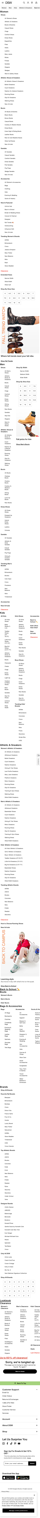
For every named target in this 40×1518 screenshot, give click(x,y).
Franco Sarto (9, 1114)
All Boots (7, 473)
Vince (6, 1249)
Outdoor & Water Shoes (7, 682)
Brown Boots (9, 118)
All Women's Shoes (11, 18)
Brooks (7, 576)
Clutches (7, 1019)
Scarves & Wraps (23, 1053)
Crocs (6, 246)
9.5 (24, 298)
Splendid (7, 1243)
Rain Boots (8, 409)
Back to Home (20, 1371)
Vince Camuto (9, 1146)
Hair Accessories (23, 1045)
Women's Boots (6, 995)
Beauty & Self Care (23, 1022)
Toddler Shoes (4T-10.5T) (7, 633)
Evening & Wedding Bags (8, 1029)
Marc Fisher (8, 253)
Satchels (7, 1039)
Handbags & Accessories (8, 1342)
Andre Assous (9, 1207)
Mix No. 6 (8, 1270)
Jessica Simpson (10, 250)
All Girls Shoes (21, 620)
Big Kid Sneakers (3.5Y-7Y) (13, 865)
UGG (20, 740)
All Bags (7, 1013)
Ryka (6, 1186)
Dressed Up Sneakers (8, 516)
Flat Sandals (9, 165)
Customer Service (8, 1410)
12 (14, 303)
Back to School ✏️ (34, 621)
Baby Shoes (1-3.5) (7, 626)
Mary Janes (8, 54)
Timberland (8, 597)
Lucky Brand (9, 1123)
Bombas (7, 1104)
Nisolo (7, 1240)
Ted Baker (8, 1246)
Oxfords (7, 530)
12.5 (25, 400)
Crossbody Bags (8, 1023)
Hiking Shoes (7, 405)
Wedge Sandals (9, 171)
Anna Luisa (8, 1257)
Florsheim (8, 585)
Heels (6, 48)
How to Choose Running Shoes (12, 923)
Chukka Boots (7, 482)
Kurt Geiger (8, 1233)
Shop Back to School (8, 986)
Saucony (7, 1190)
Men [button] (10, 8)
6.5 (28, 293)
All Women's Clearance (8, 1313)
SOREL (7, 1133)
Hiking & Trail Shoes (11, 768)
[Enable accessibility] (38, 755)
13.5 (34, 400)
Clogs (6, 31)
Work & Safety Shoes (11, 74)
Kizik (6, 1170)
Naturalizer (8, 1130)
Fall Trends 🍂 (9, 222)
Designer (7, 219)
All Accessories (23, 1014)
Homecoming (9, 226)
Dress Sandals (9, 162)
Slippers (7, 67)
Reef (6, 263)
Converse (22, 716)
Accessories (5, 602)
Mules (6, 57)
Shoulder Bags (7, 1043)
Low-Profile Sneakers (11, 771)
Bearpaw (7, 1097)
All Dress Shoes (7, 511)
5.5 (19, 293)
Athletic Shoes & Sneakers (8, 377)
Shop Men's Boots (23, 444)
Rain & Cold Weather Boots (13, 138)
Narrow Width (9, 278)
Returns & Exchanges (10, 1399)
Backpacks (8, 1016)
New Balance (9, 256)
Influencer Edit (9, 229)
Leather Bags (7, 1035)
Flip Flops (8, 168)
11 (5, 303)
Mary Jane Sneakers (11, 775)
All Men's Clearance (23, 1311)
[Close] (34, 1495)
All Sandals (8, 152)
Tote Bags (8, 1047)
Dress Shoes (9, 38)
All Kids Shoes (7, 620)
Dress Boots (8, 128)
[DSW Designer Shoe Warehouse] (8, 2)
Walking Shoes (9, 101)
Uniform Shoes (7, 702)
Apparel (22, 1018)
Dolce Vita (8, 1110)
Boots (6, 383)
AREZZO (7, 1210)
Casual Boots (9, 121)
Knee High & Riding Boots (13, 131)
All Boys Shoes (21, 664)
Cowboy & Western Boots (13, 125)
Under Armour (9, 1196)
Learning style (7, 979)
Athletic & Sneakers (11, 22)
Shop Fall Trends (7, 361)
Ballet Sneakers (10, 84)
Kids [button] (15, 8)
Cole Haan (8, 579)
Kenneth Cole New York (12, 1230)
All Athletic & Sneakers (12, 752)
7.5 (5, 298)
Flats (6, 44)
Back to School (9, 209)
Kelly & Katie (9, 1267)
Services (5, 1413)
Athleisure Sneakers (11, 755)
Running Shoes (9, 94)
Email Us (5, 1392)
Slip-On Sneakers (10, 97)
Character (8, 663)
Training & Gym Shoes (12, 791)
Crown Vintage (9, 1263)
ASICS (7, 892)
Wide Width (8, 281)
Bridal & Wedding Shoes (12, 213)
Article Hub (8, 206)
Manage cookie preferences (18, 1511)
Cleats (7, 666)
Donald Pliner (9, 1223)
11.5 (10, 303)
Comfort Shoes (9, 35)
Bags (6, 185)
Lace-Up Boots (7, 498)
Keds (6, 1167)
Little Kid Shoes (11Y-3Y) (7, 641)
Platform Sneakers (10, 778)
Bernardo (7, 1217)
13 (19, 303)
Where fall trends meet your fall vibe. (17, 356)
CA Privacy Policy (18, 1505)
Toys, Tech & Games (23, 1070)
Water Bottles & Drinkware (23, 1080)
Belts (21, 1026)
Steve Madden (9, 266)
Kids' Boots (5, 1003)
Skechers (22, 734)
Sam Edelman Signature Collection (16, 1273)
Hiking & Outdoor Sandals (7, 557)
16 (30, 405)
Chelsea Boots (7, 477)
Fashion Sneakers (10, 765)
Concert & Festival (11, 216)
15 (25, 405)
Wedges (7, 70)
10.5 (33, 298)
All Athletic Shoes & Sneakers (14, 81)
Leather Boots (9, 134)
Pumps (7, 61)
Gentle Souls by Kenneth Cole (14, 1226)
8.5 (14, 298)
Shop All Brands (6, 1090)
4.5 (10, 293)
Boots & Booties (10, 25)
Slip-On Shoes (7, 697)
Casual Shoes (9, 28)
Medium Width (24, 374)
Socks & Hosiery (10, 198)
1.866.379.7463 (8, 1403)
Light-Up (7, 678)
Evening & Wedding (11, 195)
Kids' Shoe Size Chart (34, 626)
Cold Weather (22, 1030)
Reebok (7, 911)
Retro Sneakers (9, 781)
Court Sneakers (9, 88)
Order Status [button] (7, 1396)
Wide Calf (8, 285)
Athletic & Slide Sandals (8, 543)
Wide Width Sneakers (11, 797)
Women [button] (4, 8)
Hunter (7, 1120)
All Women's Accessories (13, 182)
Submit (32, 1463)
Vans (6, 1199)
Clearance (4, 271)
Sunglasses (23, 1066)
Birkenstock (8, 243)
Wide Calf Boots (10, 141)
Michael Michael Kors (11, 1236)
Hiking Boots (7, 493)
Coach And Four (10, 1260)
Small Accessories (23, 1061)
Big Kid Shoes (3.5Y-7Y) (8, 648)
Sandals (7, 64)
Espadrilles (8, 41)
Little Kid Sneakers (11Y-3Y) (14, 861)
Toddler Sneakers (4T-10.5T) (14, 858)
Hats (6, 192)
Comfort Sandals (10, 158)
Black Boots (8, 115)
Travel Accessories (23, 1075)
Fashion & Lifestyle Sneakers (14, 91)
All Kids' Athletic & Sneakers (14, 848)
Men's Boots (5, 999)
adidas (7, 240)
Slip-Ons (7, 416)
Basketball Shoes (10, 811)
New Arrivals (9, 104)
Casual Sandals (9, 155)
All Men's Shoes (7, 372)
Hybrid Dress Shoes (7, 522)
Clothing (7, 189)
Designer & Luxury (23, 1035)
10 (28, 298)
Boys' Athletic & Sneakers (13, 855)
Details (29, 1458)
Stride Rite (22, 737)
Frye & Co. (8, 1117)
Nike (6, 259)
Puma (20, 731)
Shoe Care (23, 1057)
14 (20, 405)
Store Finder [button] (7, 1406)
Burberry (7, 1220)
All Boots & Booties (11, 112)
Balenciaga (8, 1213)
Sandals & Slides (23, 1341)
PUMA (7, 908)
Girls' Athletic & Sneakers (13, 852)
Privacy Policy (5, 1491)
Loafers (7, 51)
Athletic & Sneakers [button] (25, 8)
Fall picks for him (23, 439)
